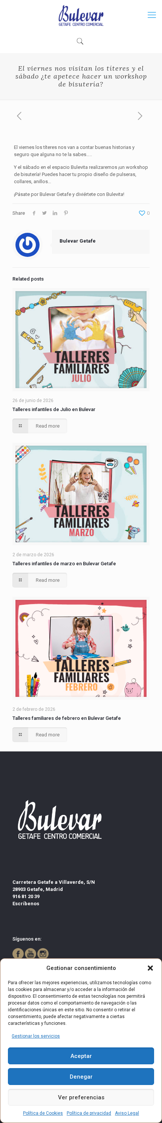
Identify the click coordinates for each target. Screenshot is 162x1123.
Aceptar (81, 1056)
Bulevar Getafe (78, 241)
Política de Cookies (43, 1113)
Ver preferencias (81, 1097)
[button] (150, 968)
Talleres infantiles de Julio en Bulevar (53, 409)
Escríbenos (25, 903)
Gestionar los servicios (36, 1036)
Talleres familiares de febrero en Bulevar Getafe (66, 718)
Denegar (81, 1076)
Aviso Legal (127, 1113)
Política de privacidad (89, 1113)
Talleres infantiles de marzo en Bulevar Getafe (64, 563)
